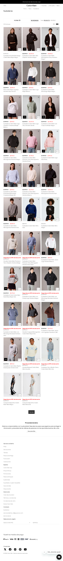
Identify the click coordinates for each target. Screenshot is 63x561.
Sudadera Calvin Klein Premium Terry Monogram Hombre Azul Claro (30, 262)
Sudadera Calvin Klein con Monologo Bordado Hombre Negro (49, 298)
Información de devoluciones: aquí (31, 2)
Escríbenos (6, 510)
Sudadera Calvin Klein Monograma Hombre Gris (11, 226)
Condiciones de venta (9, 501)
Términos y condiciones (10, 498)
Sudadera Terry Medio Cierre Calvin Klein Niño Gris (49, 368)
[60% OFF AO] (50, 243)
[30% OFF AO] (31, 39)
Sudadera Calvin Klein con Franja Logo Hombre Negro (30, 297)
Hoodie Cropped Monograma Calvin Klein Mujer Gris (31, 332)
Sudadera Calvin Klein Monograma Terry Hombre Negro (49, 57)
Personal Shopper (8, 476)
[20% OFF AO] (50, 39)
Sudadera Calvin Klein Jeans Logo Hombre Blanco (49, 260)
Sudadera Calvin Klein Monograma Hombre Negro (12, 158)
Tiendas (6, 452)
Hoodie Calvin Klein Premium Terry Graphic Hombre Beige (12, 262)
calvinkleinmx (25, 8)
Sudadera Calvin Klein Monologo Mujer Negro (48, 90)
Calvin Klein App (8, 467)
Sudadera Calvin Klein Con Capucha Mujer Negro (49, 124)
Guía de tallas (7, 486)
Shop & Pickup (7, 470)
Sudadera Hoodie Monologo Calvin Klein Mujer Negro (12, 56)
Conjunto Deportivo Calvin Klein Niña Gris (30, 403)
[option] (31, 2)
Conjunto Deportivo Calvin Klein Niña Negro (11, 403)
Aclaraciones (7, 461)
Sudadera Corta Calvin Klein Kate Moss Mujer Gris (12, 296)
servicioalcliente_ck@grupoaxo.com (13, 513)
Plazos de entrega (8, 455)
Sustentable (7, 479)
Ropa (30, 8)
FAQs (5, 446)
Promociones (7, 473)
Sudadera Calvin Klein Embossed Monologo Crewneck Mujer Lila (10, 193)
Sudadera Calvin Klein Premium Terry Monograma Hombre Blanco (30, 193)
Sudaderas (36, 8)
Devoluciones (7, 449)
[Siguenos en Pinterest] (20, 549)
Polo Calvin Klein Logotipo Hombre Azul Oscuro (11, 90)
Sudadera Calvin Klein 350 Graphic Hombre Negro (30, 56)
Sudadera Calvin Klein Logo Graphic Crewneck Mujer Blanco (12, 125)
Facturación (7, 458)
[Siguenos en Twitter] (5, 549)
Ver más (32, 412)
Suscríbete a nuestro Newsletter (12, 483)
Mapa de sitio (7, 489)
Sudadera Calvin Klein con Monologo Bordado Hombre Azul (12, 333)
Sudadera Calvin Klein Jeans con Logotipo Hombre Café (49, 331)
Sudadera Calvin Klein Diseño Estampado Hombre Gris (12, 366)
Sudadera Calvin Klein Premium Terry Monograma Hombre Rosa (30, 159)
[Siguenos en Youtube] (25, 549)
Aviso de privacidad (9, 495)
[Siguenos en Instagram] (15, 549)
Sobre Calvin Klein (8, 504)
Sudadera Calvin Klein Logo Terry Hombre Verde (30, 124)
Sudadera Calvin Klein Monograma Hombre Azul (49, 192)
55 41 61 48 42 (7, 516)
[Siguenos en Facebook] (10, 549)
